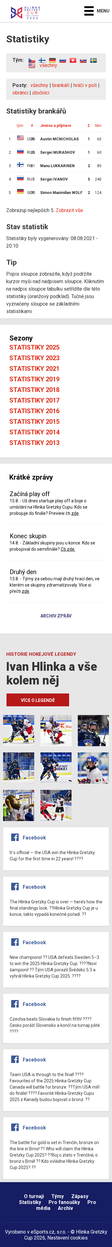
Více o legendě (38, 700)
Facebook (34, 838)
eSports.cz (42, 1232)
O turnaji (34, 1196)
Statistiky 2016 (34, 411)
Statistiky (30, 1202)
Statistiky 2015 (34, 421)
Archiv (65, 1208)
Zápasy (79, 1196)
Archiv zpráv (56, 616)
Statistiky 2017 (34, 400)
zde (75, 513)
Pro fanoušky (64, 1202)
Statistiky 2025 (34, 347)
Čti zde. (68, 549)
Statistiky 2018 (34, 390)
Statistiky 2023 (34, 358)
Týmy (57, 1196)
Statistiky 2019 (34, 379)
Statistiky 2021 (34, 368)
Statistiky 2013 (34, 443)
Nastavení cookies (67, 1238)
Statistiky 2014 (34, 432)
